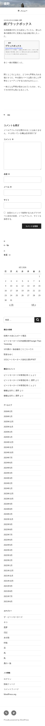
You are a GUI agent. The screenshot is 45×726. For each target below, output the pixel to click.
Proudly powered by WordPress (16, 720)
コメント (9, 139)
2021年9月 (8, 586)
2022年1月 (8, 565)
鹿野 (7, 3)
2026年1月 (8, 416)
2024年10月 (9, 452)
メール (8, 187)
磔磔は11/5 (8, 390)
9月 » (34, 305)
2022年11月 (8, 519)
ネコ (6, 622)
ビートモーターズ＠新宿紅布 (16, 375)
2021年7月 (8, 596)
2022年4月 (8, 550)
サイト (6, 200)
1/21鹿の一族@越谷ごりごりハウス (19, 349)
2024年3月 (8, 478)
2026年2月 (8, 411)
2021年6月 (8, 601)
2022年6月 (8, 540)
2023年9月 (8, 504)
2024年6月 (8, 463)
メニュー (23, 11)
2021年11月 (8, 576)
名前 (7, 174)
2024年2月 (8, 483)
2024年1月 (8, 488)
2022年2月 (8, 560)
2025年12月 (9, 421)
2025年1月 (8, 437)
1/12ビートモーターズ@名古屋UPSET (20, 359)
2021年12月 (9, 570)
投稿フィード (9, 684)
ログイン (7, 679)
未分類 (6, 638)
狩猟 (6, 643)
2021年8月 (8, 591)
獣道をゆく (8, 354)
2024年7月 (8, 458)
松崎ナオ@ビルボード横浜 (15, 336)
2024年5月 (8, 468)
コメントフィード (11, 689)
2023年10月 (9, 499)
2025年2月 (8, 432)
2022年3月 (8, 555)
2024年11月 (8, 447)
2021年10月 (9, 581)
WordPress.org (10, 694)
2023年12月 (9, 493)
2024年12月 (9, 442)
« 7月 (11, 305)
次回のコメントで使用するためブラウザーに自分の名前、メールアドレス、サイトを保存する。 (22, 216)
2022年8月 (8, 529)
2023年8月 (8, 509)
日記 (8, 115)
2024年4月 (8, 473)
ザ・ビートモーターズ (13, 617)
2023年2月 (8, 514)
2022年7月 (8, 535)
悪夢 (6, 627)
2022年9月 (8, 524)
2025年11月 (8, 427)
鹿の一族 (7, 663)
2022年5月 (8, 545)
